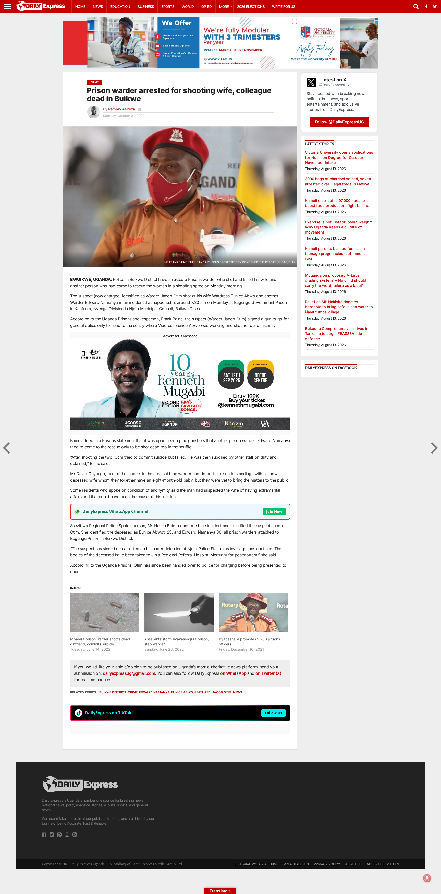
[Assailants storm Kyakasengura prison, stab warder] (179, 612)
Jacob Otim (221, 692)
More (224, 6)
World (188, 6)
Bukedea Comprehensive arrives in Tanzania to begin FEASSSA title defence (337, 333)
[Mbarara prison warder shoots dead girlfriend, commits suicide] (104, 612)
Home (80, 6)
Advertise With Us (383, 864)
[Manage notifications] (427, 878)
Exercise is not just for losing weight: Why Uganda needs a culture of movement (338, 227)
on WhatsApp (233, 673)
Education (120, 6)
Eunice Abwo (182, 692)
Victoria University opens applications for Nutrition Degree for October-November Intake (339, 157)
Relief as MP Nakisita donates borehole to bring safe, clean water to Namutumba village (339, 307)
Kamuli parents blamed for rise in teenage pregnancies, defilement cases (335, 253)
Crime (133, 692)
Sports (167, 6)
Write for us (283, 6)
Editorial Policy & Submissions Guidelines (271, 864)
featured (202, 692)
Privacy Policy (327, 864)
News (98, 6)
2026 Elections (251, 6)
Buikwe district (112, 692)
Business (146, 6)
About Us (353, 864)
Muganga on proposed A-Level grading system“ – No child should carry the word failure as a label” (335, 280)
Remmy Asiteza (121, 109)
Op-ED (206, 6)
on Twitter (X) (268, 673)
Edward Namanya (154, 692)
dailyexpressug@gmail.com (129, 673)
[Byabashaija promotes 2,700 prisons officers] (253, 612)
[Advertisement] (220, 811)
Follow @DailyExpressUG (339, 121)
